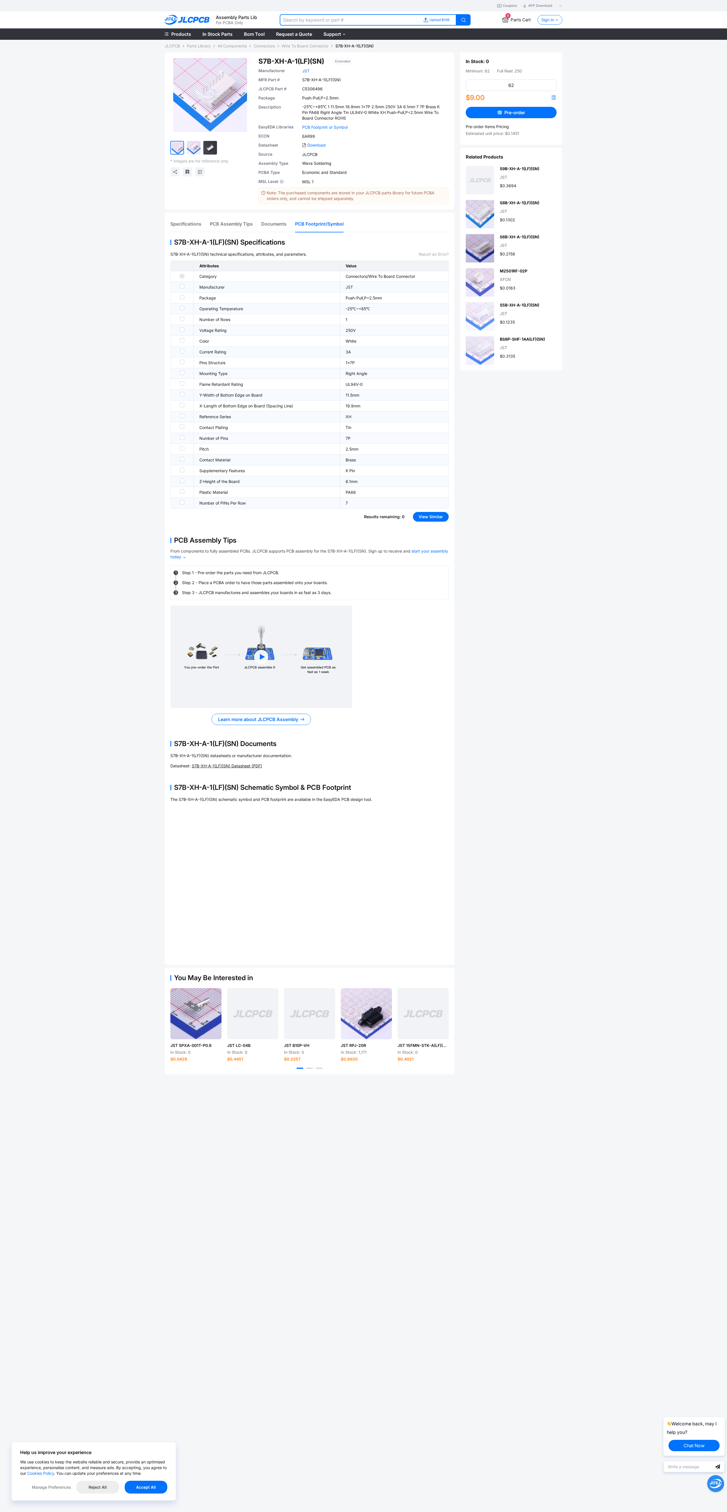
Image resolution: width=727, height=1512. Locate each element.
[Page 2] (309, 1068)
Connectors (264, 45)
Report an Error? (434, 254)
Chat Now (694, 1445)
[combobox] (348, 20)
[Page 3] (319, 1068)
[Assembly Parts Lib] (187, 20)
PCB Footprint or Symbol (325, 127)
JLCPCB (172, 45)
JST (306, 70)
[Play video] (261, 657)
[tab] (185, 224)
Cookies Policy (40, 1473)
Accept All (146, 1487)
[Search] (463, 20)
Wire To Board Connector (305, 45)
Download (316, 145)
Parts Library (199, 45)
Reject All (98, 1487)
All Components (232, 45)
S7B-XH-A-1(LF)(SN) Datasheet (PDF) (227, 765)
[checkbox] (182, 276)
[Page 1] (299, 1068)
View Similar (431, 516)
